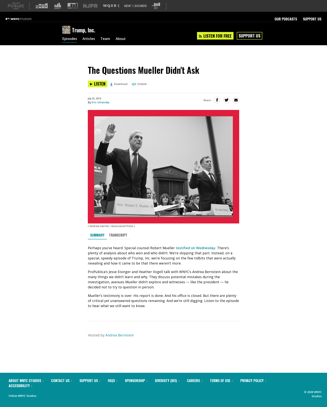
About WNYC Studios (25, 380)
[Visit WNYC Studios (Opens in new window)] (73, 6)
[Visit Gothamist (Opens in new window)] (57, 5)
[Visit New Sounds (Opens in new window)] (135, 6)
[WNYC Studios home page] (23, 19)
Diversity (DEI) (166, 380)
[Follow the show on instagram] (56, 395)
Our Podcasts (286, 18)
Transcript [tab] (118, 235)
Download (120, 84)
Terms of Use (220, 380)
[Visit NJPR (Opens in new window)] (90, 6)
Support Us (312, 18)
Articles (89, 39)
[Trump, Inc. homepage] (67, 30)
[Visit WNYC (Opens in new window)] (42, 5)
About (121, 39)
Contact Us (60, 380)
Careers (193, 380)
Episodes (69, 39)
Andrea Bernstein (119, 335)
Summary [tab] (97, 235)
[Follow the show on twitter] (49, 395)
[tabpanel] (163, 276)
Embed (141, 84)
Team (105, 39)
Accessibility (19, 385)
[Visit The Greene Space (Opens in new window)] (156, 6)
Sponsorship (135, 380)
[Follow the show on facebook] (42, 395)
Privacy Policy (252, 380)
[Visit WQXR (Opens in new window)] (111, 6)
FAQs (111, 380)
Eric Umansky (101, 102)
